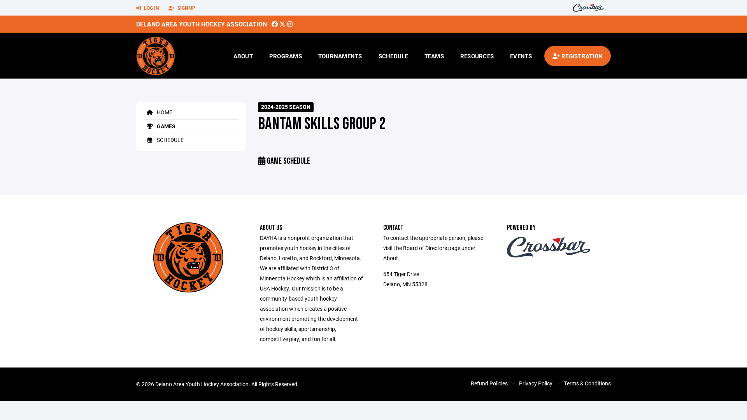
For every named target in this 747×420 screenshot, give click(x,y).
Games (165, 126)
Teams (434, 56)
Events (521, 56)
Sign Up (185, 8)
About (243, 56)
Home (164, 112)
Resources (477, 56)
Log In (151, 8)
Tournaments (340, 56)
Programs (285, 56)
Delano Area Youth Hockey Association (201, 24)
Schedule (393, 56)
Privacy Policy (535, 383)
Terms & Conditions (587, 383)
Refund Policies (489, 383)
